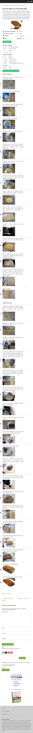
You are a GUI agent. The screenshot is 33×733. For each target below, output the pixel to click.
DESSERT (9, 593)
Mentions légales (6, 711)
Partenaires (4, 714)
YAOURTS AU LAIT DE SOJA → (24, 598)
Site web (4, 638)
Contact (3, 708)
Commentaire (5, 611)
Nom (3, 628)
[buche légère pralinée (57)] (16, 29)
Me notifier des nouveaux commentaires (10, 648)
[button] (29, 1)
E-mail (3, 633)
